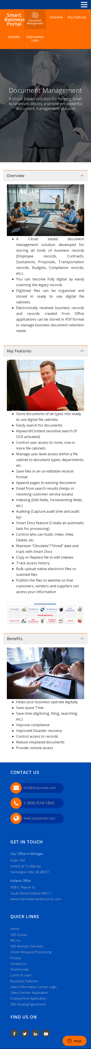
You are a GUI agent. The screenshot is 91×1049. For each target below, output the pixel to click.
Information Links (35, 38)
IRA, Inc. (16, 940)
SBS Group (18, 934)
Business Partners (24, 981)
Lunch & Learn (21, 975)
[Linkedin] (35, 1033)
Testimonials (19, 969)
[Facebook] (14, 1033)
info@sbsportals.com (40, 787)
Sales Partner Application (29, 992)
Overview (56, 17)
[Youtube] (46, 1033)
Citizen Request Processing (30, 952)
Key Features (77, 17)
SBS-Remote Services (26, 946)
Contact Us (18, 963)
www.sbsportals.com (39, 818)
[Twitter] (25, 1033)
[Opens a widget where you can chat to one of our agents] (74, 1041)
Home (14, 928)
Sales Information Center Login (33, 987)
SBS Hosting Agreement (28, 1004)
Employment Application (28, 998)
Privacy (15, 958)
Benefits (14, 37)
